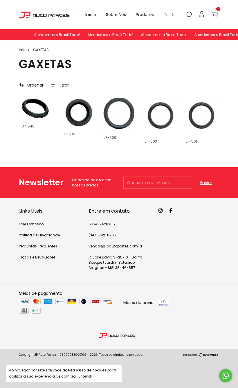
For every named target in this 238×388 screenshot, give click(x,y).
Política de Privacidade (39, 235)
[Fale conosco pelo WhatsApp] (225, 375)
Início (90, 14)
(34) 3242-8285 (102, 235)
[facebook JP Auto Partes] (170, 210)
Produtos (145, 14)
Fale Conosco (31, 224)
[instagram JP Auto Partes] (160, 210)
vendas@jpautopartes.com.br (115, 246)
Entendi (85, 376)
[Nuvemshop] (201, 355)
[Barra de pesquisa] (189, 15)
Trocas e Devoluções (37, 257)
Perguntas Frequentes (38, 246)
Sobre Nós (116, 14)
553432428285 (102, 224)
